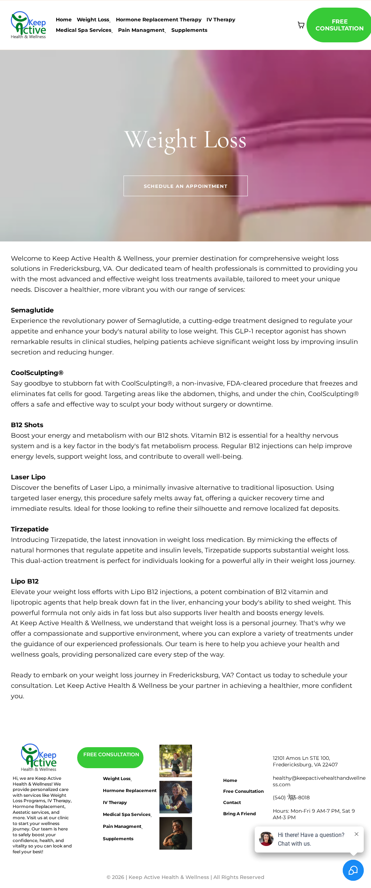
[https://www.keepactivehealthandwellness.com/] (39, 758)
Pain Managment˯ (142, 30)
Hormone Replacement (130, 790)
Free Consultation (243, 791)
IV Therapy (221, 19)
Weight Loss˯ (94, 19)
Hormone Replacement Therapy (158, 19)
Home (64, 19)
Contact (232, 802)
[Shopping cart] (301, 25)
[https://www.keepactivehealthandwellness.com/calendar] (176, 761)
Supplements (189, 30)
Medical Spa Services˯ (84, 30)
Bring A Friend (239, 813)
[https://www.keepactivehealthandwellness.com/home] (29, 24)
